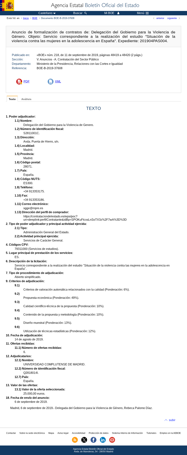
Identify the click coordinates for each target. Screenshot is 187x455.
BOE (34, 18)
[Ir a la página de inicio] (94, 5)
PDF (27, 81)
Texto (12, 99)
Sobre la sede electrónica (32, 433)
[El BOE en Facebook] (93, 442)
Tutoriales (151, 433)
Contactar (11, 433)
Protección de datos (98, 433)
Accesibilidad (78, 433)
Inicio (26, 18)
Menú (140, 13)
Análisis (26, 99)
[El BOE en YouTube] (112, 442)
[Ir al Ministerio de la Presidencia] (7, 5)
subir (172, 420)
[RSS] (75, 442)
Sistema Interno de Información (127, 433)
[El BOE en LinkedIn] (103, 442)
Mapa (51, 433)
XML (58, 81)
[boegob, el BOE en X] (84, 442)
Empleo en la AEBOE (170, 433)
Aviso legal (63, 433)
